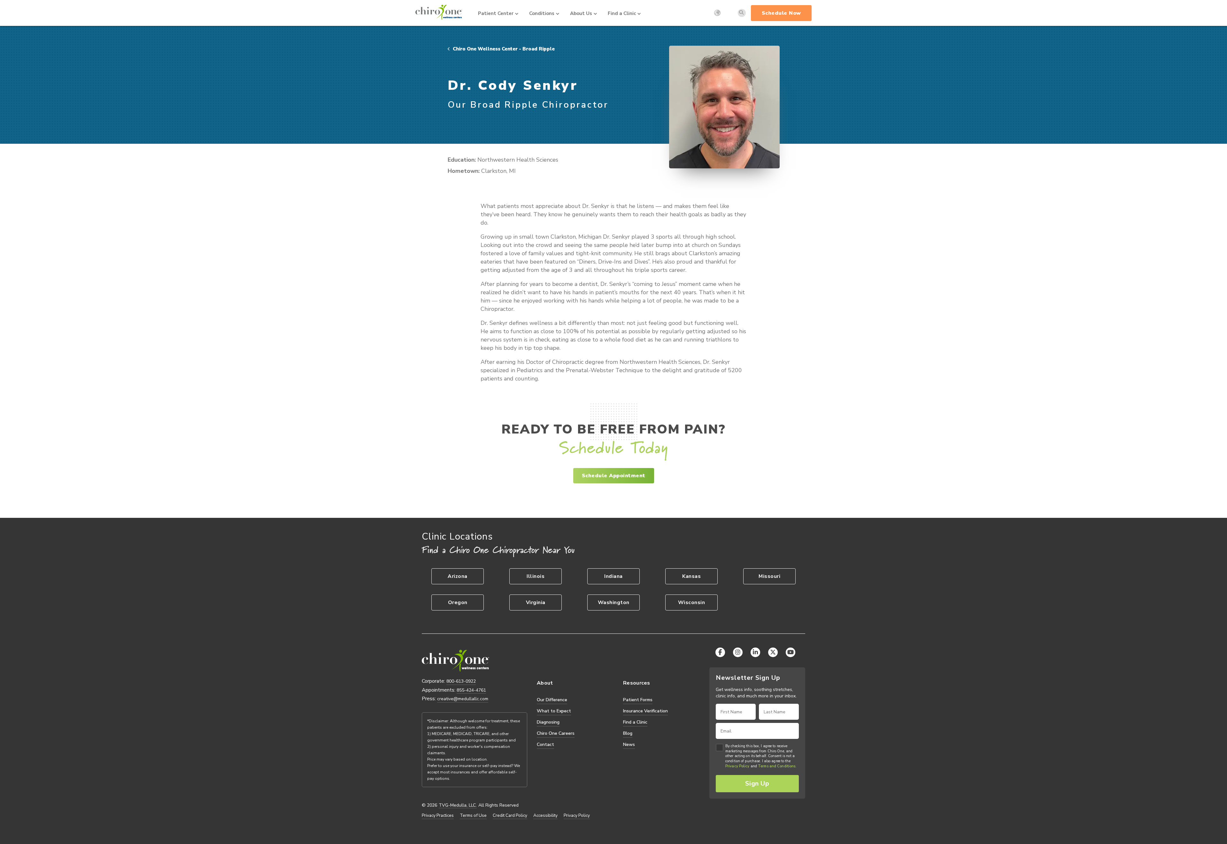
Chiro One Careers (556, 733)
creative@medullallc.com (462, 699)
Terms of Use (473, 815)
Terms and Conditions (776, 766)
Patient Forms (637, 700)
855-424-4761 (471, 690)
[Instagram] (738, 652)
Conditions (541, 13)
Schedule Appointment (613, 475)
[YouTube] (790, 652)
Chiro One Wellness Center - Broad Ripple (503, 49)
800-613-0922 (461, 681)
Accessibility (545, 815)
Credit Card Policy (510, 815)
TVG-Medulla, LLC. (458, 805)
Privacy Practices (438, 815)
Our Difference (552, 700)
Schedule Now (781, 13)
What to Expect (554, 711)
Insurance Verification (645, 711)
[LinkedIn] (755, 652)
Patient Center (495, 13)
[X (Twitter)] (773, 652)
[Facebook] (720, 652)
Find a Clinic (622, 13)
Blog (627, 733)
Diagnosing (548, 722)
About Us (581, 13)
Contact (545, 744)
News (629, 744)
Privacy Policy (577, 815)
